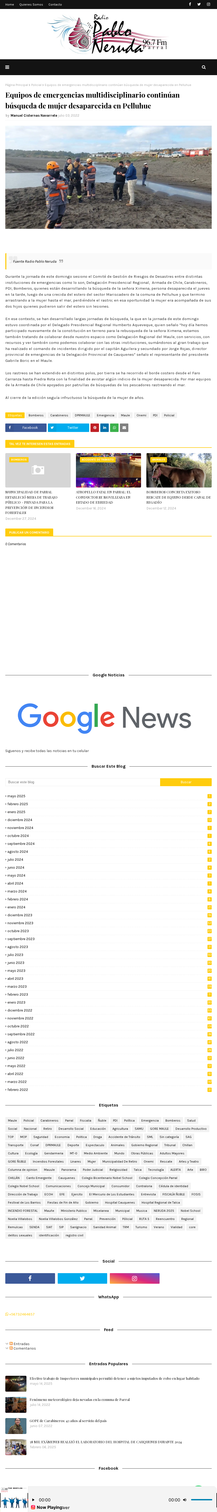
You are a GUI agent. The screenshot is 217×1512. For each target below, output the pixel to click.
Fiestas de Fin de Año (63, 1202)
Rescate (166, 1161)
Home (9, 4)
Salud (191, 1120)
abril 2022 (109, 1074)
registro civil (74, 1235)
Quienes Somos (31, 4)
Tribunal (170, 1145)
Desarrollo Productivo (191, 1129)
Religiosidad (118, 1170)
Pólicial (127, 1219)
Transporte (16, 1145)
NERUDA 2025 (164, 1211)
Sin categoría (169, 1137)
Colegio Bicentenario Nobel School (107, 1178)
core (192, 1227)
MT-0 (73, 1153)
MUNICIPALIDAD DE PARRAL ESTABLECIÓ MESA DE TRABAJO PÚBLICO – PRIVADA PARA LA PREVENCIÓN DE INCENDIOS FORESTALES (31, 502)
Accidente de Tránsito (124, 1137)
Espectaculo (95, 1145)
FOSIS (196, 1194)
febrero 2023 (109, 994)
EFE (62, 1194)
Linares (75, 1161)
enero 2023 (109, 1002)
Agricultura (120, 1129)
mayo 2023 (109, 971)
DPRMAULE (82, 415)
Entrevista (148, 1194)
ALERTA (175, 1170)
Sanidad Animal (104, 1227)
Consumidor (120, 1186)
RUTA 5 (144, 1219)
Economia (62, 1137)
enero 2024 (109, 907)
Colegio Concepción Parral (158, 1178)
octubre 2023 (109, 931)
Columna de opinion (22, 1170)
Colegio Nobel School (23, 1186)
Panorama (68, 1170)
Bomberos (36, 415)
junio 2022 (109, 1058)
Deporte (73, 1145)
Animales (118, 1145)
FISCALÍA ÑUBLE (173, 1194)
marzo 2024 (108, 891)
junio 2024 (108, 867)
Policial (36, 85)
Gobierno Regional (144, 1145)
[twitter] (199, 4)
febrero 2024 (109, 899)
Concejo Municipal (91, 1186)
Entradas (21, 1344)
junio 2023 (109, 963)
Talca (138, 1170)
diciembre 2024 (109, 820)
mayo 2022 (109, 1066)
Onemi (141, 415)
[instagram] (208, 4)
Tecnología (156, 1170)
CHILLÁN (14, 1178)
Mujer (92, 1161)
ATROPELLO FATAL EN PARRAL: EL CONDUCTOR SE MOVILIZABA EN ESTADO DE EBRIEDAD (103, 497)
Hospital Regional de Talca (161, 1202)
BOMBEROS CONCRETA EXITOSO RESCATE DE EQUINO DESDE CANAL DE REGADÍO (178, 497)
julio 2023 (109, 955)
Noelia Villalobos (20, 1219)
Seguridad (40, 1137)
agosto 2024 (108, 852)
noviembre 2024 (108, 828)
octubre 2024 (108, 836)
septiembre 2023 (109, 939)
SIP (61, 1227)
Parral (69, 1120)
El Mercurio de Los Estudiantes (111, 1194)
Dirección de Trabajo (23, 1194)
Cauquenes (66, 1178)
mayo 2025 (108, 796)
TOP (10, 1137)
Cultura (13, 1153)
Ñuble (102, 1120)
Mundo (119, 1153)
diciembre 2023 (109, 915)
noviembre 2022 (109, 1018)
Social (12, 1129)
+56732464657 (21, 1314)
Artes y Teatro (189, 1161)
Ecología (31, 1153)
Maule (125, 415)
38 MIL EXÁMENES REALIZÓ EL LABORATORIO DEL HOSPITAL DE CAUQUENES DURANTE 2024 (106, 1442)
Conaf (34, 1145)
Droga (97, 1137)
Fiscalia (85, 1120)
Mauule (49, 1170)
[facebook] (190, 4)
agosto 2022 (109, 1042)
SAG (189, 1137)
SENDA (34, 1227)
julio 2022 (109, 1050)
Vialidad (176, 1227)
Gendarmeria (53, 1153)
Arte (190, 1170)
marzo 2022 (109, 1082)
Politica (81, 1137)
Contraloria (144, 1186)
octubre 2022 (109, 1026)
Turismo (141, 1227)
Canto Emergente (39, 1178)
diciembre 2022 (109, 1010)
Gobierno (91, 1202)
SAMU (139, 1129)
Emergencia (105, 415)
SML (150, 1137)
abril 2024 (108, 883)
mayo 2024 (109, 875)
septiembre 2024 (108, 844)
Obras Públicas (142, 1153)
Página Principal (16, 85)
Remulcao (15, 1227)
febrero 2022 (109, 1090)
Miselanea (101, 1211)
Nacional (30, 1129)
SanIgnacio (78, 1227)
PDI (155, 415)
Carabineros (59, 415)
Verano (159, 1227)
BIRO (203, 1170)
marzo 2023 (109, 987)
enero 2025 (108, 812)
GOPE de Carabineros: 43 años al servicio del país (68, 1420)
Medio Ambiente (96, 1153)
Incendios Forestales (48, 1161)
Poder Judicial (93, 1170)
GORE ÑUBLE (17, 1161)
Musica (141, 1211)
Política (129, 1120)
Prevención (108, 1219)
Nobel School (190, 1211)
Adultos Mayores (172, 1153)
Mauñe (49, 1211)
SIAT (49, 1227)
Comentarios (24, 1348)
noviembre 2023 (109, 923)
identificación (49, 1235)
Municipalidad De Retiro (119, 1161)
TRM (126, 1227)
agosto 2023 (109, 947)
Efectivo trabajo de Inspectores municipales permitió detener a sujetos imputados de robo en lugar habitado (115, 1378)
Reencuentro (165, 1219)
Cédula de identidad (173, 1186)
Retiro (47, 1129)
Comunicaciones (58, 1186)
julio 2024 (109, 860)
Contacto (55, 4)
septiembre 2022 (109, 1034)
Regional (187, 1219)
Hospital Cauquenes (120, 1202)
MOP (23, 1137)
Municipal (122, 1211)
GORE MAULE (159, 1129)
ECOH (48, 1194)
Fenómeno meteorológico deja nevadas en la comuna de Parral (80, 1399)
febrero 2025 (109, 804)
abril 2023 (109, 979)
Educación (98, 1129)
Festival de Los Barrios (24, 1202)
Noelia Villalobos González (58, 1219)
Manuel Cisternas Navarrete (34, 115)
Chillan (187, 1145)
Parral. (88, 1219)
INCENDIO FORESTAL (23, 1211)
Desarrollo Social (71, 1129)
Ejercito (77, 1194)
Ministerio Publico (74, 1211)
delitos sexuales (20, 1235)
